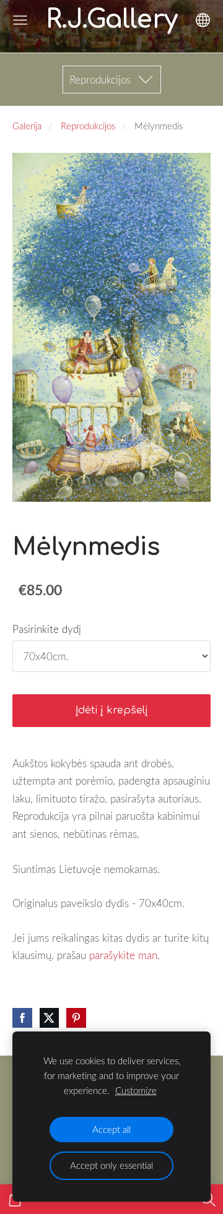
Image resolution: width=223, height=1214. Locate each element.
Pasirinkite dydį (46, 629)
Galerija (27, 125)
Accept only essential (111, 1165)
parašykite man (123, 955)
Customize (136, 1090)
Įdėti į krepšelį (112, 710)
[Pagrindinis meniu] (20, 20)
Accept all (111, 1129)
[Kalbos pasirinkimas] (203, 20)
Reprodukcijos (88, 125)
